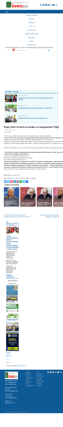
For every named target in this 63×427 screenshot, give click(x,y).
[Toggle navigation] (7, 11)
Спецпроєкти (31, 45)
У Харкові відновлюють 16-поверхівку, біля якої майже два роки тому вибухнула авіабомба (11, 269)
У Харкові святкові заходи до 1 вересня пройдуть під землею (35, 98)
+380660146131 (12, 382)
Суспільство (31, 30)
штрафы (33, 178)
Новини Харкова (31, 15)
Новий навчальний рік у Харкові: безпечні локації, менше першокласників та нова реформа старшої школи (12, 242)
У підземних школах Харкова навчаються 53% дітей (35, 108)
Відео (31, 41)
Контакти (39, 385)
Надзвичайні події (31, 34)
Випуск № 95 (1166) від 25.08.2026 (12, 301)
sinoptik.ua (23, 366)
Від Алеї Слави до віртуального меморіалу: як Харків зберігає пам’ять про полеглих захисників (11, 255)
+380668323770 (12, 398)
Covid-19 (31, 26)
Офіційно (31, 37)
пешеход (22, 178)
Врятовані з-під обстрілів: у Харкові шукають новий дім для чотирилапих (12, 262)
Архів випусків (16, 223)
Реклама (39, 383)
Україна (31, 19)
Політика (31, 23)
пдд (16, 178)
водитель (11, 178)
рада (27, 178)
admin (9, 132)
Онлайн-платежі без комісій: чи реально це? (32, 118)
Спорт (27, 380)
